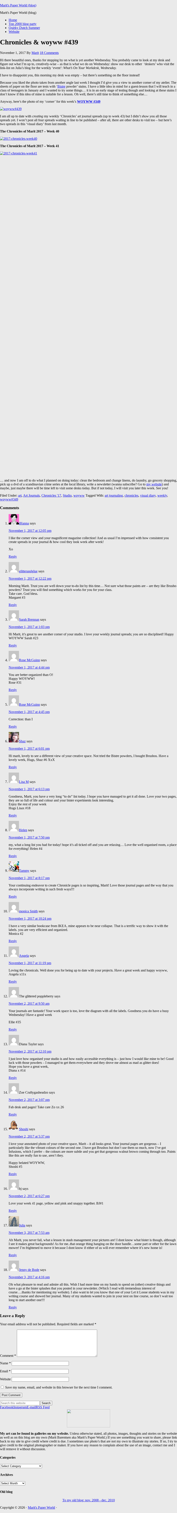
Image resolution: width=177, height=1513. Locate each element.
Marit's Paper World (41, 1507)
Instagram (20, 1407)
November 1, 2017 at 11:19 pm (30, 963)
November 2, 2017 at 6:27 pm (29, 1196)
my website (154, 484)
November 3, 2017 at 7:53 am (29, 1232)
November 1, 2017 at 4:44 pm (29, 667)
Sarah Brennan (29, 619)
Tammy (24, 870)
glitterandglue (28, 571)
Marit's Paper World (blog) (18, 5)
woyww (79, 495)
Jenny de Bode (29, 1270)
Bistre (61, 86)
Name (5, 1363)
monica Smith (28, 911)
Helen (23, 830)
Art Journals (31, 495)
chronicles (131, 495)
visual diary (148, 495)
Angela (24, 955)
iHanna (24, 523)
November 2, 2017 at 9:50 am (29, 1003)
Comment (8, 1355)
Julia (22, 1225)
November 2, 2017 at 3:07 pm (29, 1100)
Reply (13, 556)
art (20, 495)
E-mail (31, 1407)
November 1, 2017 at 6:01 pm (29, 748)
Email (5, 1371)
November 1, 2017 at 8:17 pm (29, 878)
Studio (67, 495)
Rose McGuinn (29, 660)
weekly (162, 495)
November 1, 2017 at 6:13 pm (29, 789)
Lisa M (24, 782)
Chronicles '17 (51, 495)
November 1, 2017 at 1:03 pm (29, 627)
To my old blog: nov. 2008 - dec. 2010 (88, 1500)
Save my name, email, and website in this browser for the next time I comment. (58, 1387)
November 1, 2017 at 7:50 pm (29, 837)
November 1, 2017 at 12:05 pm (30, 530)
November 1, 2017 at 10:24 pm (30, 918)
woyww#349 (9, 499)
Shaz (22, 741)
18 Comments (49, 53)
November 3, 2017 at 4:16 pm (29, 1277)
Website (5, 1379)
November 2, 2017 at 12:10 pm (30, 1051)
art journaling (114, 495)
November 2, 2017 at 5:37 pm (29, 1136)
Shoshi (23, 1129)
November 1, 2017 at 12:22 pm (30, 578)
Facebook (6, 1407)
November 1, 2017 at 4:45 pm (29, 712)
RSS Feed (43, 1407)
